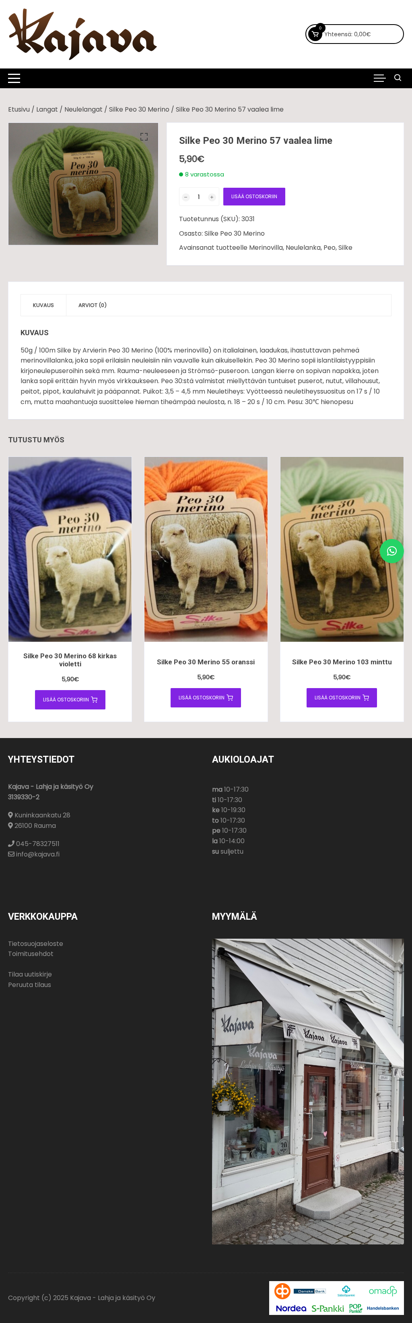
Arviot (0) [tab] (92, 305)
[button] (144, 137)
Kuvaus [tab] (43, 305)
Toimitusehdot (31, 953)
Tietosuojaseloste (35, 943)
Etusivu (19, 109)
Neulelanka (303, 247)
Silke (345, 247)
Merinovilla (266, 247)
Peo (329, 247)
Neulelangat (83, 109)
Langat (47, 109)
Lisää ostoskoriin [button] (66, 699)
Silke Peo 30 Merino (139, 109)
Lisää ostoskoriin (254, 196)
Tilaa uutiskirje (30, 974)
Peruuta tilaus (29, 984)
